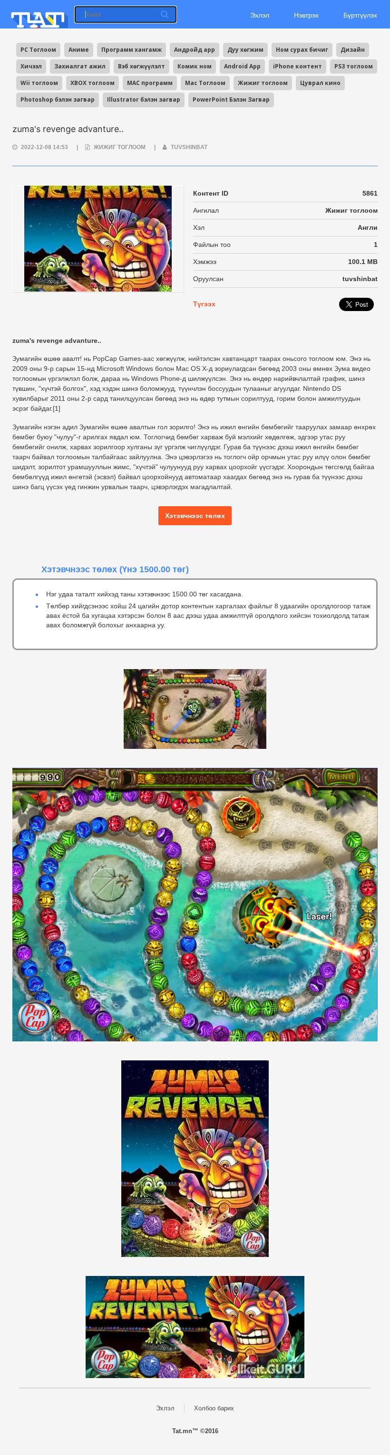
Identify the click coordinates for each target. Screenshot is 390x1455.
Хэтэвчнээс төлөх (195, 516)
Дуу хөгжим (245, 50)
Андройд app (194, 50)
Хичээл (31, 66)
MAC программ (150, 83)
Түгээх (204, 304)
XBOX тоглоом (92, 83)
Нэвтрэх (306, 15)
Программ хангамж (131, 50)
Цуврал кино (320, 83)
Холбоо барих (214, 1408)
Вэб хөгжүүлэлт (141, 66)
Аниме (78, 50)
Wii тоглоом (39, 83)
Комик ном (194, 66)
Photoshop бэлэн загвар (57, 99)
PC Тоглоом (38, 50)
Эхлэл (258, 15)
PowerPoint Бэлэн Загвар (231, 99)
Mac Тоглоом (205, 83)
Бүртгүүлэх (360, 15)
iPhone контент (297, 66)
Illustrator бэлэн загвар (143, 99)
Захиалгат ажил (80, 66)
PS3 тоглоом (353, 66)
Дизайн (353, 50)
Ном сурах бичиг (302, 50)
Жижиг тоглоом (263, 83)
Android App (242, 66)
